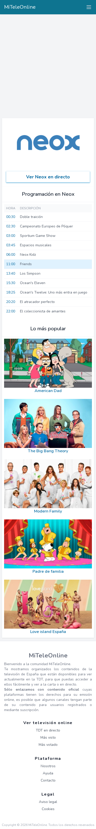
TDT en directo (48, 730)
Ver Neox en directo (48, 177)
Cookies (48, 809)
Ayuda (48, 773)
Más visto (48, 737)
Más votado (48, 744)
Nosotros (48, 766)
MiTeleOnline (20, 7)
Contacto (48, 780)
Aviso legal (48, 801)
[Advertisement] (48, 65)
